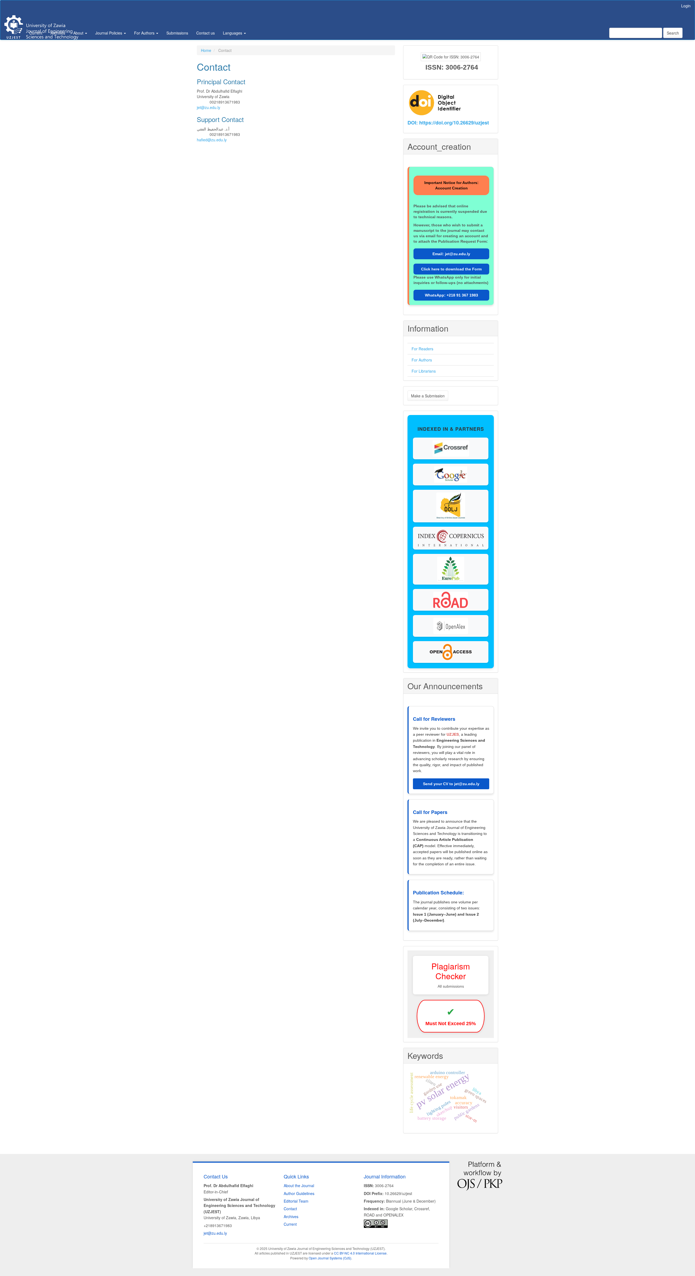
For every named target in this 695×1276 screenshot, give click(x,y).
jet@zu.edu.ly (208, 107)
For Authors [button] (145, 33)
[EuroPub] (450, 568)
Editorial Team (296, 1201)
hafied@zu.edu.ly (212, 139)
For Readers (422, 348)
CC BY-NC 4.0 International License (360, 1253)
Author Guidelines (299, 1193)
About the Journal (299, 1185)
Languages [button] (233, 33)
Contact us (205, 33)
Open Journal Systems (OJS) (330, 1258)
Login (686, 5)
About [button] (78, 33)
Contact (290, 1208)
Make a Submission (428, 395)
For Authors (422, 360)
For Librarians (424, 371)
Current (35, 33)
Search (673, 33)
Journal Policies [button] (109, 33)
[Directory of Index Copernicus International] (451, 537)
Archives (57, 33)
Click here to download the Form (451, 269)
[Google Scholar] (450, 474)
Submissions (177, 33)
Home (206, 50)
